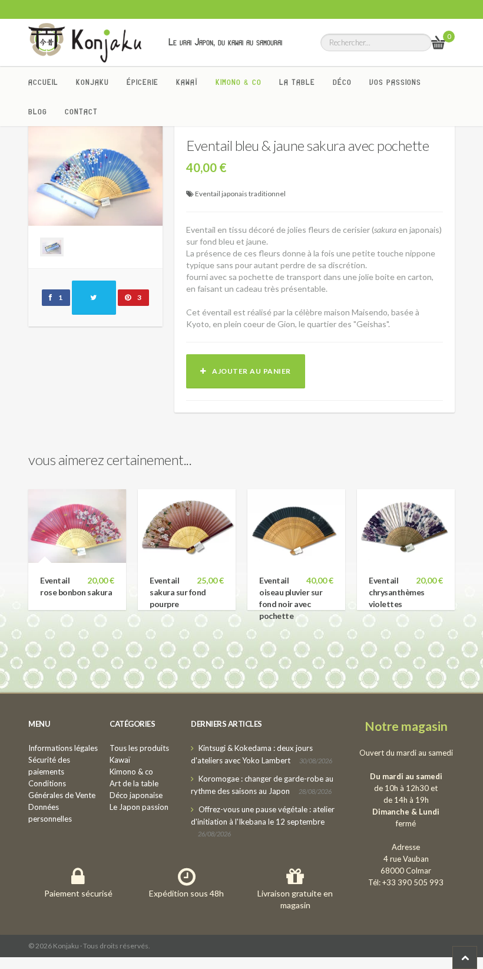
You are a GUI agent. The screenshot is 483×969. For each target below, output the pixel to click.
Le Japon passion (139, 807)
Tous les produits (139, 748)
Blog (37, 111)
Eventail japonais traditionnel (240, 193)
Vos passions (395, 82)
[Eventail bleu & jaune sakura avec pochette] (95, 174)
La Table (297, 82)
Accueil (43, 82)
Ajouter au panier (248, 371)
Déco (342, 82)
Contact (81, 111)
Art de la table (134, 783)
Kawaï (187, 82)
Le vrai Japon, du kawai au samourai (225, 42)
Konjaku (92, 82)
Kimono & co (239, 82)
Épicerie (142, 82)
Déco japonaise (136, 795)
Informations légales (63, 748)
